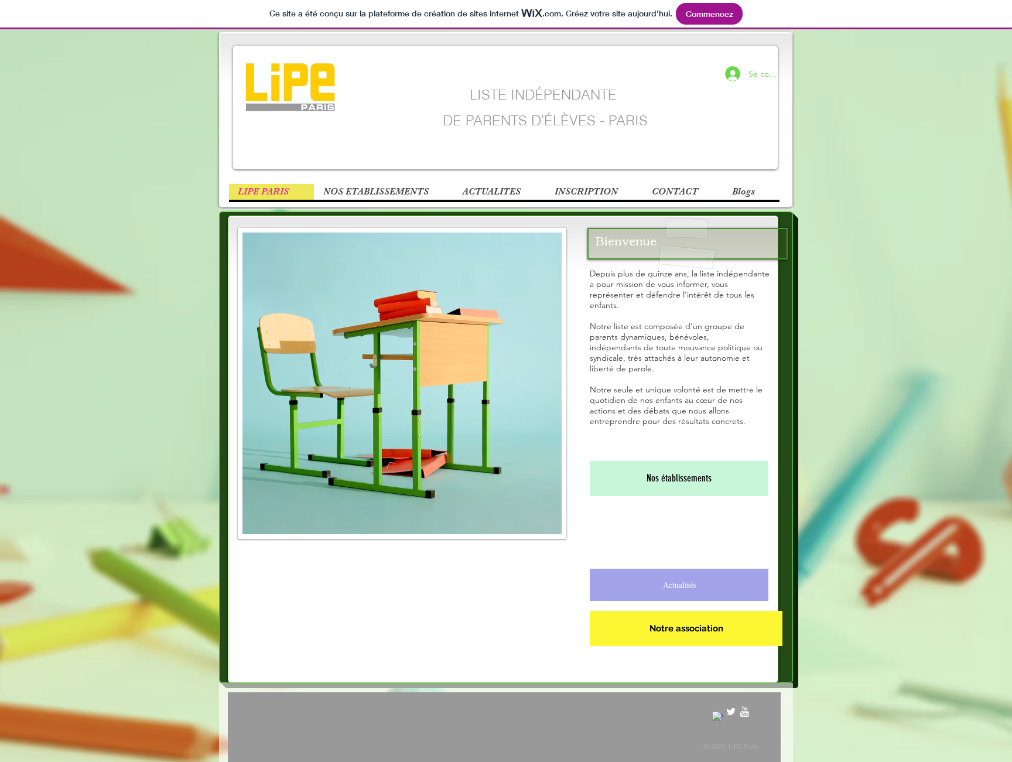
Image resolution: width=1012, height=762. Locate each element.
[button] (751, 192)
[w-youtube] (744, 711)
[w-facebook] (717, 717)
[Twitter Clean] (731, 711)
